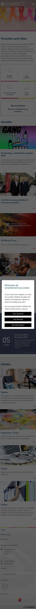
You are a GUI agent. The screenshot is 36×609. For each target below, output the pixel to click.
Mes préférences (18, 325)
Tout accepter (18, 314)
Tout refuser (18, 319)
